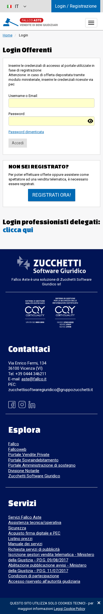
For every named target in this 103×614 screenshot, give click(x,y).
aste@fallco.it (33, 379)
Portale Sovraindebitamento (33, 460)
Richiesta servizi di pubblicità (34, 549)
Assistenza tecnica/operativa (34, 522)
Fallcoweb (17, 449)
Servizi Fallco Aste (24, 517)
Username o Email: (23, 96)
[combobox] (16, 6)
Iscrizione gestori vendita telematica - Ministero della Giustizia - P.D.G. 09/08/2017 (51, 557)
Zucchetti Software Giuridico (34, 476)
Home (7, 35)
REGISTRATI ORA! (51, 195)
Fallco (13, 443)
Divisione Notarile (23, 470)
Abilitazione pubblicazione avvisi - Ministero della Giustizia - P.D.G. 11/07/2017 (47, 568)
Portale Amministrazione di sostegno (42, 465)
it (17, 6)
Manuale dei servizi (25, 543)
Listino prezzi (20, 538)
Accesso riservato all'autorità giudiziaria (44, 581)
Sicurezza (17, 528)
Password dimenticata (26, 132)
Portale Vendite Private (28, 454)
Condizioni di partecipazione (33, 575)
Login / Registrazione (76, 6)
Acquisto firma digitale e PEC (34, 533)
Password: (17, 114)
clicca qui (18, 230)
